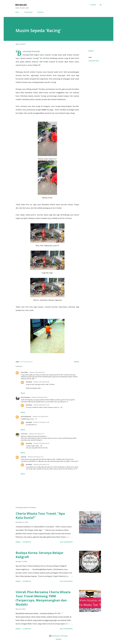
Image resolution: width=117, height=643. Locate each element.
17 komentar (26, 629)
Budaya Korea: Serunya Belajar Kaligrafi (39, 555)
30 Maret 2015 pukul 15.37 (35, 457)
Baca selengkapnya (66, 542)
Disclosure (40, 12)
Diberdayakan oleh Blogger (59, 636)
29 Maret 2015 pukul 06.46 (41, 382)
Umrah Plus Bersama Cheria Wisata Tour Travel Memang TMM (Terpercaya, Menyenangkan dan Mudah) (43, 598)
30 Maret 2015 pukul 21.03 (41, 464)
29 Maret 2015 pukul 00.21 (37, 372)
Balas (23, 393)
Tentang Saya (28, 12)
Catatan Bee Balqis (93, 61)
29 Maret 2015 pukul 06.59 (39, 397)
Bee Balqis (21, 4)
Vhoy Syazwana (25, 397)
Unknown (23, 457)
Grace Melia (24, 372)
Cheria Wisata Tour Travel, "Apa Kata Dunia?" (40, 515)
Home (17, 12)
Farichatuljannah (26, 416)
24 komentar (26, 542)
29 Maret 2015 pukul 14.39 (41, 405)
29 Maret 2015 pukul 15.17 (36, 434)
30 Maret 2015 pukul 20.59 (41, 443)
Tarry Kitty (24, 434)
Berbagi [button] (90, 51)
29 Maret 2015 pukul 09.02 (40, 416)
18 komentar (26, 581)
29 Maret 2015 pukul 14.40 (41, 422)
